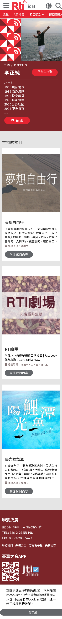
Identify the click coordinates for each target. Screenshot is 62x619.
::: (5, 65)
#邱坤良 (19, 14)
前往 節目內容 (19, 254)
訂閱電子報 (36, 545)
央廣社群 (50, 545)
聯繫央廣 (10, 520)
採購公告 (20, 545)
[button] (6, 6)
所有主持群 (45, 71)
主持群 (23, 65)
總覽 (6, 14)
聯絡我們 (7, 545)
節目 (15, 65)
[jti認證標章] (30, 571)
